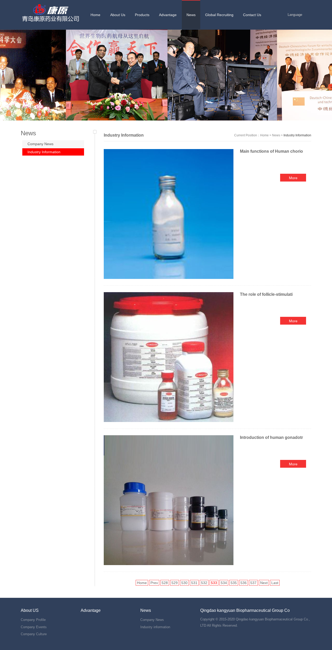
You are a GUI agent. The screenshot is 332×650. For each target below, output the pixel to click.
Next (264, 583)
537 (253, 583)
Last (274, 583)
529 (174, 583)
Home (264, 135)
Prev (154, 583)
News (276, 135)
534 (224, 583)
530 (184, 583)
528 (165, 583)
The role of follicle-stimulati (266, 294)
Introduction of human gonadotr (271, 437)
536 (243, 583)
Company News (40, 144)
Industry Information (43, 152)
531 (194, 583)
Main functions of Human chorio (271, 151)
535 (234, 583)
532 (204, 583)
